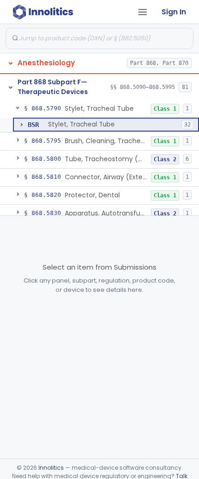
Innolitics (51, 468)
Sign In (174, 11)
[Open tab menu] (142, 12)
